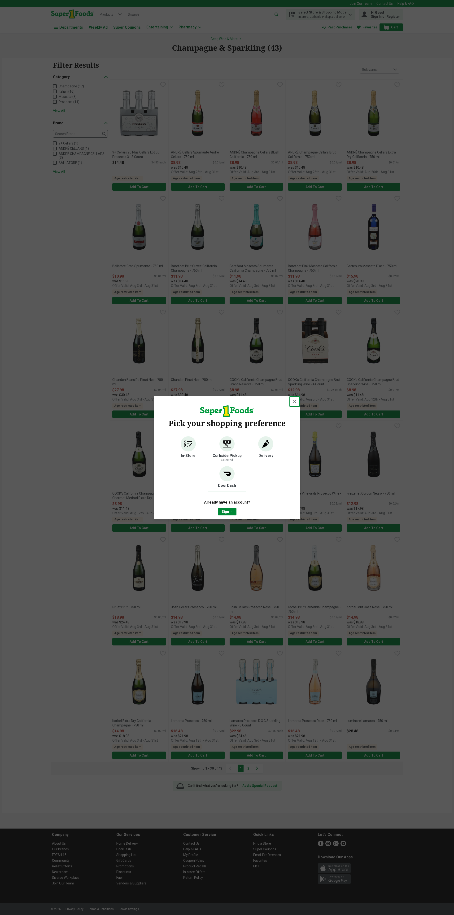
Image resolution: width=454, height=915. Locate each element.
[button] (188, 449)
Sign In (227, 512)
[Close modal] (294, 401)
